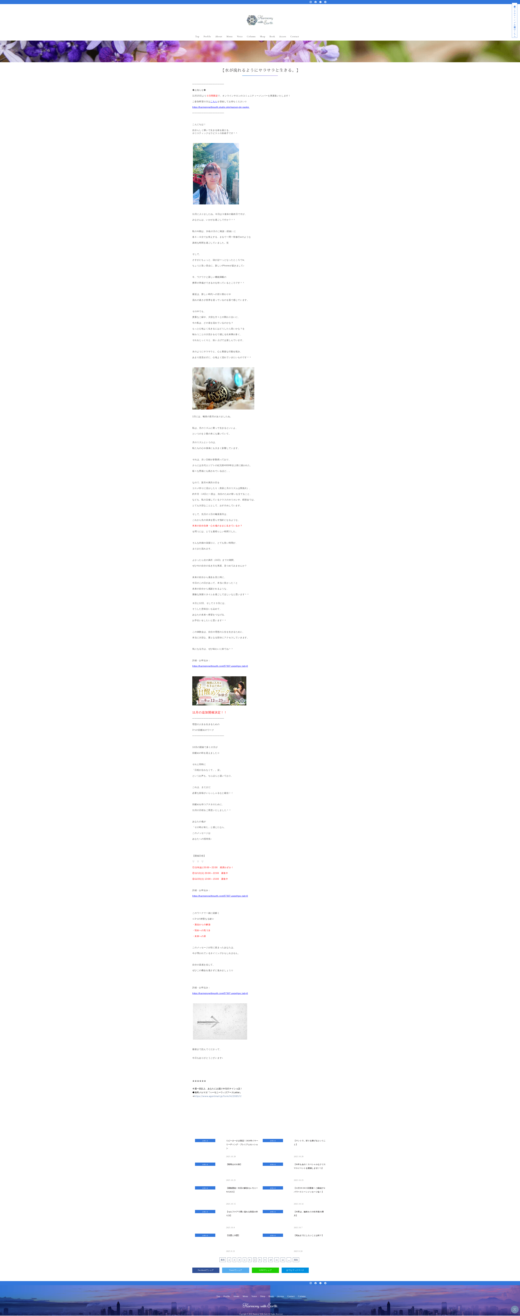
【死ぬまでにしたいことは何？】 (309, 1235)
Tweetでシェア (235, 1270)
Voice (240, 36)
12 (283, 1260)
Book (272, 36)
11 (277, 1260)
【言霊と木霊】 (233, 1235)
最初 (223, 1260)
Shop (262, 36)
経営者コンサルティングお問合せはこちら (515, 20)
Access (282, 36)
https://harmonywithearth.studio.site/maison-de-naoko (220, 107)
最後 (296, 1260)
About (218, 36)
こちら (213, 101)
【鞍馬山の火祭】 (234, 1164)
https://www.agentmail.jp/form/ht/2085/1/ (218, 1096)
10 (271, 1260)
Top (197, 36)
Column (251, 36)
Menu (230, 36)
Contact (294, 36)
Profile (207, 36)
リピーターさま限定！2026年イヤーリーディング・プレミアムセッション (242, 1144)
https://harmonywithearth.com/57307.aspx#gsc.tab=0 (220, 666)
